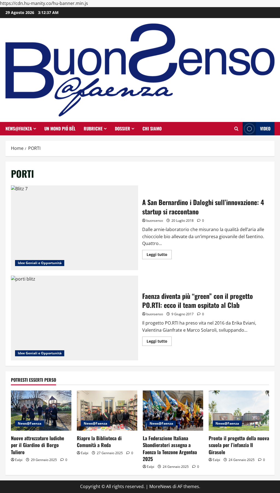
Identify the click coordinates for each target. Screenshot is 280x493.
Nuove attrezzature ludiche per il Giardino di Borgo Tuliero (37, 444)
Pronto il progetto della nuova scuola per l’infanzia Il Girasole (239, 444)
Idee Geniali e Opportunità (40, 263)
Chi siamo (152, 128)
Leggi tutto (159, 255)
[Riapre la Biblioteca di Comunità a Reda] (107, 410)
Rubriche (93, 128)
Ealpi (18, 459)
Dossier (122, 128)
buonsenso (154, 220)
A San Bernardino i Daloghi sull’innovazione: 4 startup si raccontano (74, 227)
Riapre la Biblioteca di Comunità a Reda (99, 441)
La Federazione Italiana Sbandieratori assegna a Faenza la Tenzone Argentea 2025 (170, 448)
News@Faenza (18, 128)
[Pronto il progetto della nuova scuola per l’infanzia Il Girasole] (239, 410)
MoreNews (160, 486)
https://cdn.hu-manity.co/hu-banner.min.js (44, 3)
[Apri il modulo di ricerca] (236, 128)
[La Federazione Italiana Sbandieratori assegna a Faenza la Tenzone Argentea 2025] (173, 410)
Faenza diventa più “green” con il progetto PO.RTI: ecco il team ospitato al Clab (74, 318)
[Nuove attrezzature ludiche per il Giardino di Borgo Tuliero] (41, 410)
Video (265, 128)
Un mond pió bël (59, 128)
